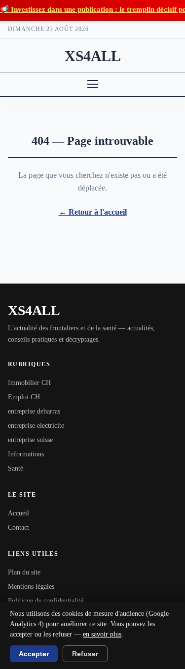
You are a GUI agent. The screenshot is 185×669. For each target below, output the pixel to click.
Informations (26, 454)
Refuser (85, 654)
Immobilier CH (29, 382)
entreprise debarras (34, 411)
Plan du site (24, 572)
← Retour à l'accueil (93, 212)
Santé (15, 468)
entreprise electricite (36, 425)
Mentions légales (31, 586)
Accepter (34, 654)
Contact (18, 527)
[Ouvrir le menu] (93, 84)
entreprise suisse (30, 440)
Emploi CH (24, 397)
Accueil (18, 513)
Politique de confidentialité (45, 601)
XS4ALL (92, 56)
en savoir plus (102, 634)
